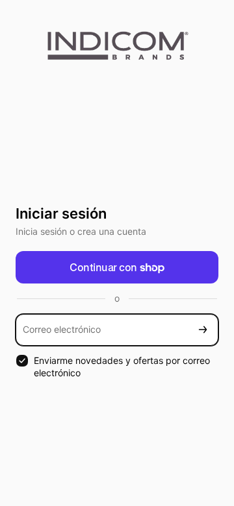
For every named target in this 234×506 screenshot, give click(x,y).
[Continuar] (203, 330)
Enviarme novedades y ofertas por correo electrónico (122, 366)
